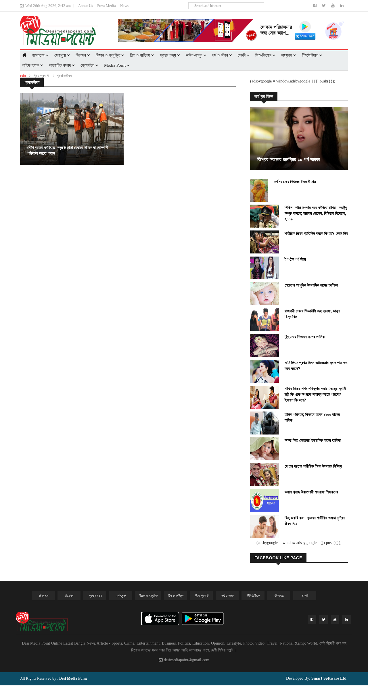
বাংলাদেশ (39, 55)
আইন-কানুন (195, 55)
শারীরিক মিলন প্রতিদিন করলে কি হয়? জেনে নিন (316, 233)
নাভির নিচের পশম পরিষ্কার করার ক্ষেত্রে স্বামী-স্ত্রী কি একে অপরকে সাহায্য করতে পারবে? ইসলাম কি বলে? (316, 394)
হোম (23, 76)
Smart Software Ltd (328, 678)
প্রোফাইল (87, 65)
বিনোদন (81, 55)
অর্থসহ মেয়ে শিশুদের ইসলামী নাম (295, 181)
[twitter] (324, 5)
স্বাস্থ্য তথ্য (168, 55)
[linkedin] (342, 5)
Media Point (115, 65)
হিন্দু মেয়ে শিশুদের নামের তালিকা (305, 336)
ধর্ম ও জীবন (220, 55)
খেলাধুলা (60, 55)
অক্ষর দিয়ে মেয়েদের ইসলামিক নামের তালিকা (313, 440)
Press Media (106, 5)
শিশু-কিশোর (264, 55)
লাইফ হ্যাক (31, 65)
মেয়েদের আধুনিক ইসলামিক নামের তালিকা (311, 285)
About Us (85, 5)
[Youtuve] (333, 5)
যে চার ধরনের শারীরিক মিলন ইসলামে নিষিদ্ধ (313, 466)
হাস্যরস (287, 55)
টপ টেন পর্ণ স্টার (295, 259)
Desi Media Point (73, 678)
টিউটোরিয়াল (310, 55)
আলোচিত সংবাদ (60, 65)
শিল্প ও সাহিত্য (140, 55)
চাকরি (242, 55)
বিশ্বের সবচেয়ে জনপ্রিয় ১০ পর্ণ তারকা (288, 159)
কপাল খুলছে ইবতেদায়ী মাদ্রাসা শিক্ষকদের (311, 492)
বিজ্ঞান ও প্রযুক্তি (108, 55)
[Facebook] (315, 5)
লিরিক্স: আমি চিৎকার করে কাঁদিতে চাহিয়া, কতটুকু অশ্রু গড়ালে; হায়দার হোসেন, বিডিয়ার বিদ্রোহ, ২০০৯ (316, 213)
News (124, 5)
